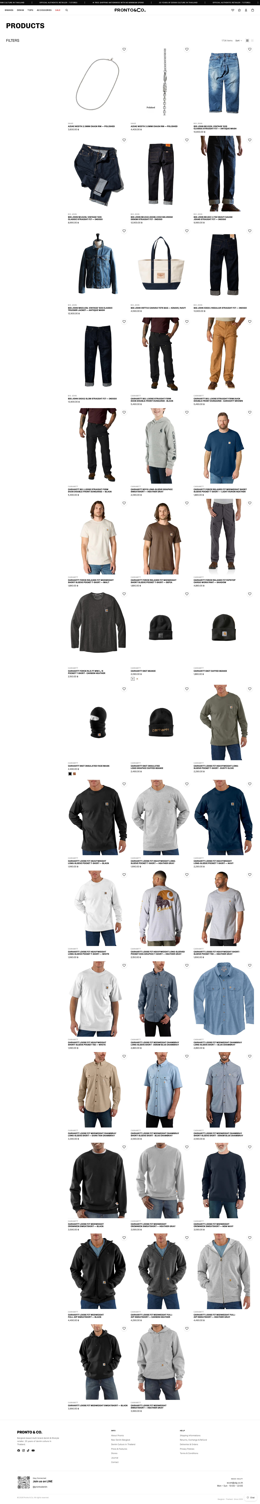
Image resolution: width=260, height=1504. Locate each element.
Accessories (44, 10)
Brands (9, 10)
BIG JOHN (198, 123)
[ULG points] (239, 10)
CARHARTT (136, 396)
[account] (246, 10)
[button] (238, 40)
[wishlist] (232, 10)
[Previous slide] (72, 83)
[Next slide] (123, 83)
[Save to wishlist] (124, 49)
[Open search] (66, 10)
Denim (20, 10)
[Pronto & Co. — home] (130, 10)
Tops (30, 10)
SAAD (70, 123)
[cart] (252, 10)
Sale (57, 10)
